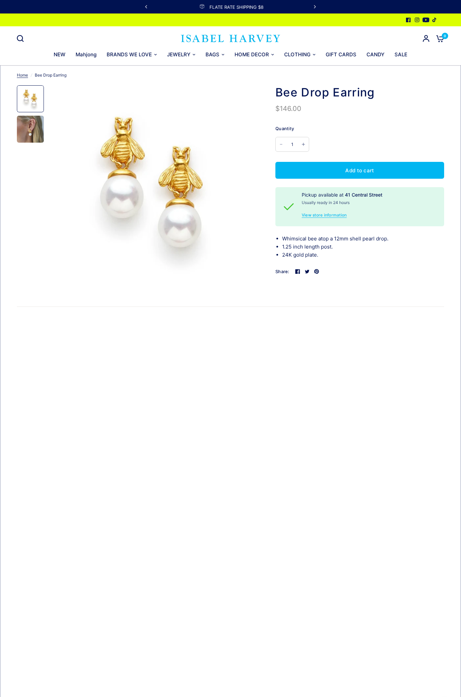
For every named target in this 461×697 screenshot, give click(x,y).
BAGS (212, 54)
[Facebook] (408, 20)
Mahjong (86, 54)
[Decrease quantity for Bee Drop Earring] (281, 144)
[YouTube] (426, 20)
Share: (282, 271)
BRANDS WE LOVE (129, 54)
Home (22, 75)
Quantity (284, 128)
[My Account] (426, 38)
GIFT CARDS (341, 54)
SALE (401, 54)
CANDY (375, 54)
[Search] (22, 38)
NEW (59, 54)
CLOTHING (297, 54)
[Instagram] (417, 20)
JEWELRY (178, 54)
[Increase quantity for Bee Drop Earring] (303, 144)
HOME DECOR (252, 54)
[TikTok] (434, 20)
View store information (324, 215)
